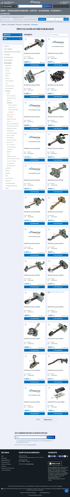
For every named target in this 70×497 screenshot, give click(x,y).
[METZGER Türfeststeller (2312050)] (58, 171)
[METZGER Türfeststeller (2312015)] (58, 330)
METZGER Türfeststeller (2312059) (32, 338)
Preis (5, 38)
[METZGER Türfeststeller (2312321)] (58, 45)
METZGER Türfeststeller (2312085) (32, 307)
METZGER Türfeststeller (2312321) (55, 53)
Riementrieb (8, 180)
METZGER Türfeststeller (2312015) (55, 338)
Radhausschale (10, 142)
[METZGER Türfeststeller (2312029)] (58, 266)
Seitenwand (9, 151)
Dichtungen (8, 73)
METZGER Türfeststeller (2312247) (32, 117)
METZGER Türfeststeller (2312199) (32, 85)
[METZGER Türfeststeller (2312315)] (34, 235)
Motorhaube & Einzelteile (11, 140)
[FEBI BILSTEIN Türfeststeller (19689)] (58, 393)
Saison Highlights (8, 49)
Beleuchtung (8, 68)
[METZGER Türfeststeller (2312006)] (34, 203)
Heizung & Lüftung (9, 86)
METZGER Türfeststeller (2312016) (32, 53)
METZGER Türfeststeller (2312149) (32, 402)
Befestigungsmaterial (11, 165)
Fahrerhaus (9, 100)
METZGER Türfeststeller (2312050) (56, 180)
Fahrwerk (7, 78)
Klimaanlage (8, 168)
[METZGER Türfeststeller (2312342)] (34, 140)
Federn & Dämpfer (9, 80)
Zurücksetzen (42, 19)
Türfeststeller (10, 112)
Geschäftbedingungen (45, 492)
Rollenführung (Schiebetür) (13, 109)
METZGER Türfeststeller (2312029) (55, 275)
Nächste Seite (47, 419)
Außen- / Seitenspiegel (11, 95)
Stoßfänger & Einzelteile (11, 156)
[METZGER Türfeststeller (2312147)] (58, 361)
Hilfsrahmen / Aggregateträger (13, 123)
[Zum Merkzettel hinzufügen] (25, 39)
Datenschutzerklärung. (31, 444)
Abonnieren (51, 437)
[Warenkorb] (61, 6)
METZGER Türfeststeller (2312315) (32, 243)
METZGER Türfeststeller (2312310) (55, 85)
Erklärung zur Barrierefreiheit (7, 468)
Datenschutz (4, 458)
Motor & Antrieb (9, 178)
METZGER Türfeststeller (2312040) (56, 117)
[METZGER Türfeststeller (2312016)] (34, 45)
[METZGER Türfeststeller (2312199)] (34, 76)
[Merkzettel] (58, 3)
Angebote (6, 46)
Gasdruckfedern (10, 116)
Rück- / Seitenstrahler (11, 144)
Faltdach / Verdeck (10, 114)
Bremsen (7, 70)
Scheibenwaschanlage (10, 183)
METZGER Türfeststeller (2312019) (32, 275)
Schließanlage (9, 149)
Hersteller (7, 35)
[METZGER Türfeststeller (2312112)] (58, 203)
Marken (7, 188)
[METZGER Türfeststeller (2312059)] (34, 330)
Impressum (3, 466)
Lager (6, 175)
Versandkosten (31, 486)
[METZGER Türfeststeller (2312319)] (34, 171)
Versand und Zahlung (6, 464)
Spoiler (8, 153)
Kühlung (7, 170)
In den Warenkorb (34, 65)
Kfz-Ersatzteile (7, 63)
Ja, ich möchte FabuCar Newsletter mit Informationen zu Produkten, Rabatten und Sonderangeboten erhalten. (34, 441)
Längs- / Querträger (10, 135)
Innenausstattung (9, 88)
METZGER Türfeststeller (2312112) (55, 212)
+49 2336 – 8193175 (39, 457)
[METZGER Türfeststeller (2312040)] (58, 108)
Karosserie (7, 91)
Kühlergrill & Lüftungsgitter (12, 133)
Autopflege (7, 54)
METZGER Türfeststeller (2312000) (32, 370)
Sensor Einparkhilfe (10, 163)
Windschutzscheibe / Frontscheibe (13, 158)
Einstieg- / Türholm (11, 107)
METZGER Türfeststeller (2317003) (55, 148)
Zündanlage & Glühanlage (11, 185)
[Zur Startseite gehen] (35, 2)
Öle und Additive (8, 60)
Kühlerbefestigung (10, 130)
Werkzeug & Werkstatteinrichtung (12, 51)
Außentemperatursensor (11, 98)
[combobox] (7, 19)
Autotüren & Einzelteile (12, 105)
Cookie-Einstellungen (6, 470)
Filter (6, 83)
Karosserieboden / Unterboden (12, 126)
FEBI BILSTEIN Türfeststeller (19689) (56, 402)
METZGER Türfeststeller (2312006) (32, 212)
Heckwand (9, 121)
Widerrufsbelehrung (5, 460)
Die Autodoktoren (8, 57)
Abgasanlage (8, 65)
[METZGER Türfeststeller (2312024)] (58, 235)
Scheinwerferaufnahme (11, 147)
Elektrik (7, 75)
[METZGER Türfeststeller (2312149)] (34, 393)
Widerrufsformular (5, 462)
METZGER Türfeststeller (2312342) (32, 148)
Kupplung (7, 173)
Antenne (8, 93)
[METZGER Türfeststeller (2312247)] (34, 108)
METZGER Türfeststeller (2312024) (55, 243)
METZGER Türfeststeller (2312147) (55, 370)
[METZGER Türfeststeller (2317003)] (58, 140)
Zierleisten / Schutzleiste (11, 160)
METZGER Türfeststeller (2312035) (55, 307)
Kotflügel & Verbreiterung (11, 128)
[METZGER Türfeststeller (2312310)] (58, 76)
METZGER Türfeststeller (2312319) (32, 180)
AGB (2, 456)
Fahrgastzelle (9, 102)
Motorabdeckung (10, 137)
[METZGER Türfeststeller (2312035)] (58, 298)
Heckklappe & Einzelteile (11, 119)
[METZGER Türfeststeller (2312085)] (34, 298)
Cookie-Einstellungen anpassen (35, 495)
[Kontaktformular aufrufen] (66, 490)
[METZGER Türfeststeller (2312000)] (34, 361)
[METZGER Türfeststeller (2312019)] (34, 266)
